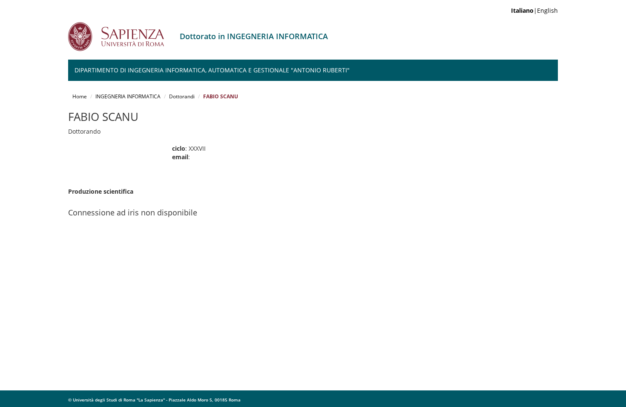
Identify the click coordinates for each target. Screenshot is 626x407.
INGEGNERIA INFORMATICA (128, 96)
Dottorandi (182, 96)
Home (79, 96)
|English (534, 10)
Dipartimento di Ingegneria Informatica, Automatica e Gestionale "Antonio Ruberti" (212, 70)
